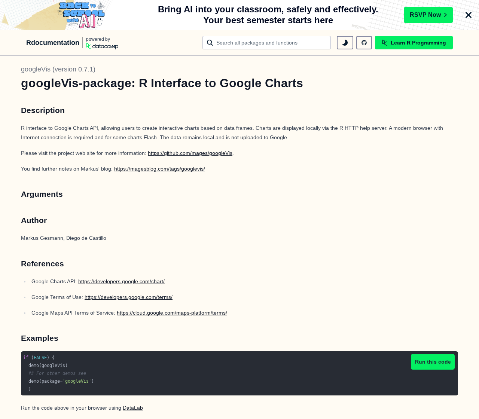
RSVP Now (425, 15)
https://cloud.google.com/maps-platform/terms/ (172, 313)
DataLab (133, 408)
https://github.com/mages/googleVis (190, 153)
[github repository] (364, 42)
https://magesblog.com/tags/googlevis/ (159, 169)
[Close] (468, 14)
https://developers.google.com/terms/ (129, 297)
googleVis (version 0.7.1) (58, 69)
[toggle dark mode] (345, 42)
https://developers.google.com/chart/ (121, 281)
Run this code (433, 362)
